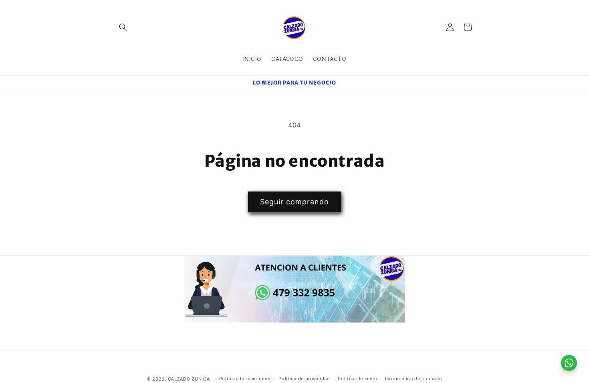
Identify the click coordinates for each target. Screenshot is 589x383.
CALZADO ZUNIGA (189, 379)
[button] (123, 27)
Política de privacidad (304, 378)
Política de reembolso (245, 378)
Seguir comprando (294, 202)
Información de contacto (413, 378)
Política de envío (357, 378)
